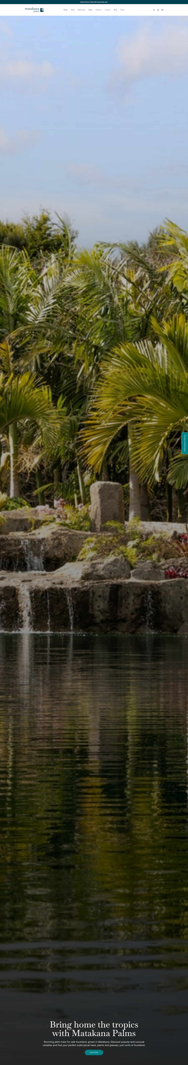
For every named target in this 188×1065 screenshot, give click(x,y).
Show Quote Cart (185, 443)
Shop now (94, 1052)
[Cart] (162, 10)
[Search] (154, 10)
